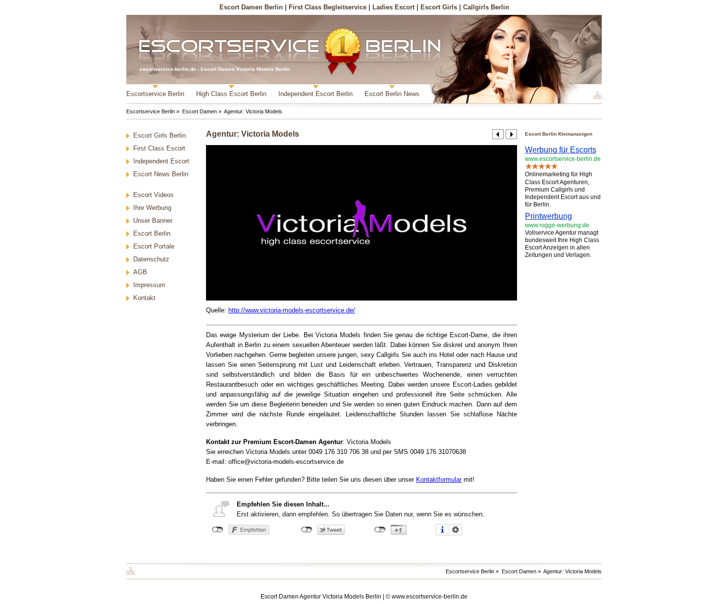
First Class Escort (159, 148)
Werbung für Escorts (560, 150)
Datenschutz (151, 259)
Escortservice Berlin (155, 94)
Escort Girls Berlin (159, 135)
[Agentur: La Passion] (498, 134)
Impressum (149, 285)
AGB (140, 272)
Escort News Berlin (160, 174)
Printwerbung (548, 216)
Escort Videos (153, 195)
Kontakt (144, 298)
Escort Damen (199, 111)
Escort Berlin (151, 233)
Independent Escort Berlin (315, 94)
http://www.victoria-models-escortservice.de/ (291, 310)
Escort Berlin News (391, 94)
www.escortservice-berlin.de (430, 596)
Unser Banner (152, 220)
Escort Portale (153, 246)
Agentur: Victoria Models (253, 111)
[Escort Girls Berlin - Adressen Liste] (596, 95)
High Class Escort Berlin (231, 94)
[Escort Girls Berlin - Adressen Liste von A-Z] (133, 569)
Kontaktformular (439, 479)
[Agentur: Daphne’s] (511, 134)
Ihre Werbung (152, 207)
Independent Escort (161, 161)
